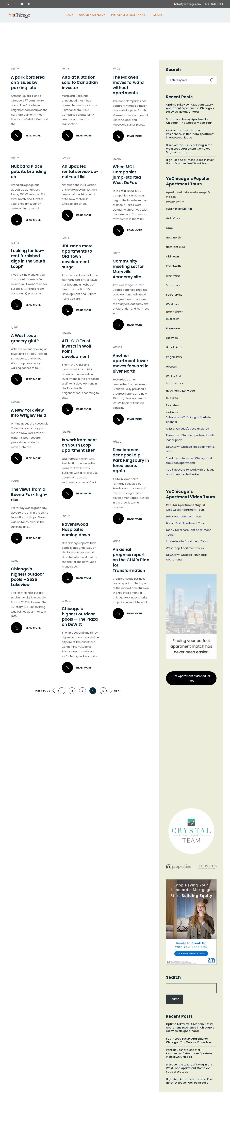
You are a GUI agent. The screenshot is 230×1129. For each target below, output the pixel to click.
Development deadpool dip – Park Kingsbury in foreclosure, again (131, 460)
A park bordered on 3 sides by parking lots (28, 82)
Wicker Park (174, 376)
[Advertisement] (191, 747)
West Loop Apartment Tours (185, 548)
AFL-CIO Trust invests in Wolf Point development (76, 348)
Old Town (172, 256)
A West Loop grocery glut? (25, 338)
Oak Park (172, 412)
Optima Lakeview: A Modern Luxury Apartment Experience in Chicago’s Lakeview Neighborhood (190, 108)
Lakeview (172, 338)
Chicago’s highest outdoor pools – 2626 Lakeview (27, 576)
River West (173, 276)
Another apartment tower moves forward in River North (131, 363)
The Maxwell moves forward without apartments (128, 85)
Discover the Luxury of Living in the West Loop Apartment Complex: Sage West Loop (189, 149)
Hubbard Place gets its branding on (28, 171)
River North (173, 266)
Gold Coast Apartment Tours (185, 510)
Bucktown (172, 319)
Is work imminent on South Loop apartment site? (79, 445)
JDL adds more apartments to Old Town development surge (77, 256)
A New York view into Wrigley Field (28, 413)
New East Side (175, 247)
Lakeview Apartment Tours (184, 516)
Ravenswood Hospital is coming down (76, 529)
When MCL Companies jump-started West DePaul (127, 174)
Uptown (171, 367)
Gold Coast (174, 218)
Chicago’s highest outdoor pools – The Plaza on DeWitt (80, 616)
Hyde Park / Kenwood (180, 391)
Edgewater (173, 328)
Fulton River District (179, 209)
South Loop (174, 285)
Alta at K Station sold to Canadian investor (80, 82)
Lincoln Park (174, 347)
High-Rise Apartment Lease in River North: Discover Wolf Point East (190, 161)
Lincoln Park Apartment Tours (186, 523)
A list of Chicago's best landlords (187, 429)
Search (173, 977)
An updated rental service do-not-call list (80, 171)
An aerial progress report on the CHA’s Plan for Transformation (131, 560)
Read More (33, 135)
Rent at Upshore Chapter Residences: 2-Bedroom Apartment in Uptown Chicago (190, 134)
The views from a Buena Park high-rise (29, 494)
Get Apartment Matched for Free (191, 678)
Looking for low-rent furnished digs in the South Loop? (28, 258)
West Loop (173, 304)
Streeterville (174, 295)
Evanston (172, 405)
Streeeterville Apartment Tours (187, 541)
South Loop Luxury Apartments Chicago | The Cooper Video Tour (189, 121)
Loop (169, 228)
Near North (173, 237)
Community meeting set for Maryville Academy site (128, 268)
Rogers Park (174, 357)
